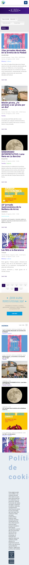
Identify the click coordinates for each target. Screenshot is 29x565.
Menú (25, 2)
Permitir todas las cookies (12, 555)
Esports (9, 385)
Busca (4, 28)
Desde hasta (13, 329)
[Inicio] (7, 3)
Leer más (4, 80)
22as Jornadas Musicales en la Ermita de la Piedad (13, 51)
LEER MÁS (14, 313)
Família (4, 359)
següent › (26, 325)
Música (4, 333)
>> (21, 289)
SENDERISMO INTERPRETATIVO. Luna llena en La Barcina (12, 154)
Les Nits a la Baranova (12, 250)
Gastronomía (6, 411)
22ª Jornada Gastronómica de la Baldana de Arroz (11, 207)
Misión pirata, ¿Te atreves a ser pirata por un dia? (13, 105)
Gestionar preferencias (12, 561)
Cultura (9, 333)
